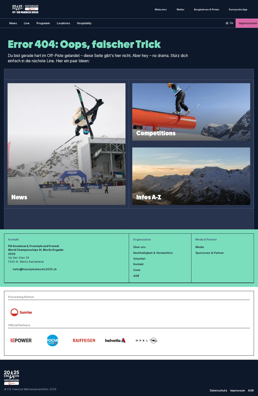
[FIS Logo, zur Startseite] (25, 9)
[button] (27, 23)
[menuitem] (13, 23)
